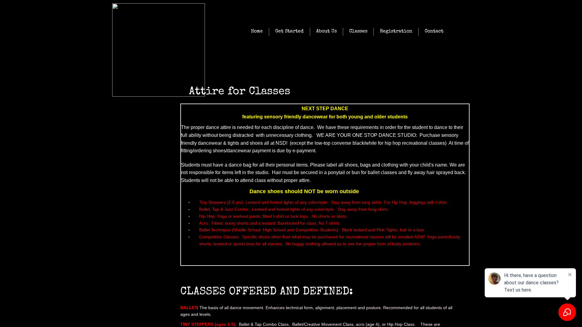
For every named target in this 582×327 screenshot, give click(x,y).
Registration (396, 31)
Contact (434, 31)
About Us (326, 31)
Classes (358, 31)
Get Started (289, 31)
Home (257, 31)
